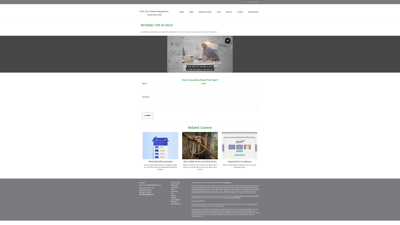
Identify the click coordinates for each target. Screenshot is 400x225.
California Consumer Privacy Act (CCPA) (244, 196)
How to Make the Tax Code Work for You (200, 162)
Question (145, 97)
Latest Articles (175, 200)
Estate (173, 189)
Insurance (174, 191)
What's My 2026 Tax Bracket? (160, 162)
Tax (172, 193)
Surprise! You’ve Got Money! (239, 162)
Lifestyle (174, 197)
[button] (191, 12)
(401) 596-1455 (253, 2)
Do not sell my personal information (232, 197)
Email (204, 83)
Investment (174, 187)
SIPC (251, 204)
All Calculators (176, 204)
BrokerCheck (227, 182)
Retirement (174, 185)
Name (144, 83)
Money (173, 195)
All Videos (174, 202)
